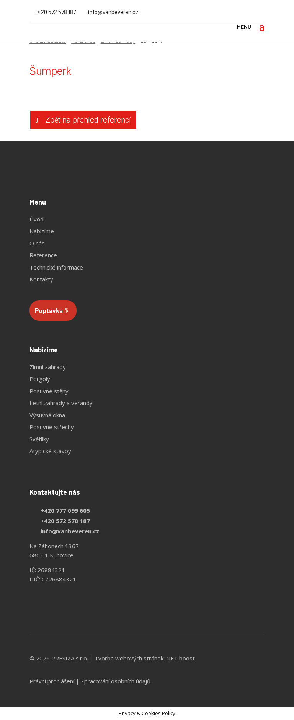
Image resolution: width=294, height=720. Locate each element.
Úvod (36, 219)
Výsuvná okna (47, 415)
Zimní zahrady (47, 367)
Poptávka (49, 310)
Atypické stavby (50, 451)
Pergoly (39, 379)
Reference (43, 255)
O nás (37, 243)
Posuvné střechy (51, 427)
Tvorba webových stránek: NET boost (145, 658)
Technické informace (56, 267)
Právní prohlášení (51, 681)
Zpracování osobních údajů (115, 681)
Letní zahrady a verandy (61, 403)
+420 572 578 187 (55, 11)
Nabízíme (41, 231)
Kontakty (41, 279)
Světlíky (39, 439)
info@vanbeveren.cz (70, 531)
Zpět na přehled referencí (88, 119)
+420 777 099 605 (65, 510)
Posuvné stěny (49, 391)
